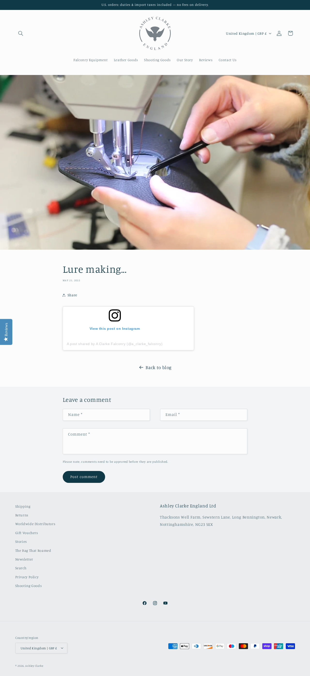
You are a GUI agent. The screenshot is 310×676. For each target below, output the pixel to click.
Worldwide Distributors (35, 524)
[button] (20, 33)
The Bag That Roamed (33, 550)
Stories (21, 542)
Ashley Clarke (34, 665)
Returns (21, 515)
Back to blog (159, 367)
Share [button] (72, 295)
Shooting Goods (28, 586)
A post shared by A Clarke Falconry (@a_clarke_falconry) (115, 344)
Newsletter (24, 559)
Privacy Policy (27, 577)
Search (21, 568)
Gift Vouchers (26, 533)
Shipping (23, 506)
